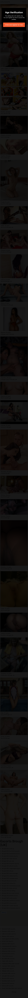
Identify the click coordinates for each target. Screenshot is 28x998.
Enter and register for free (14, 25)
